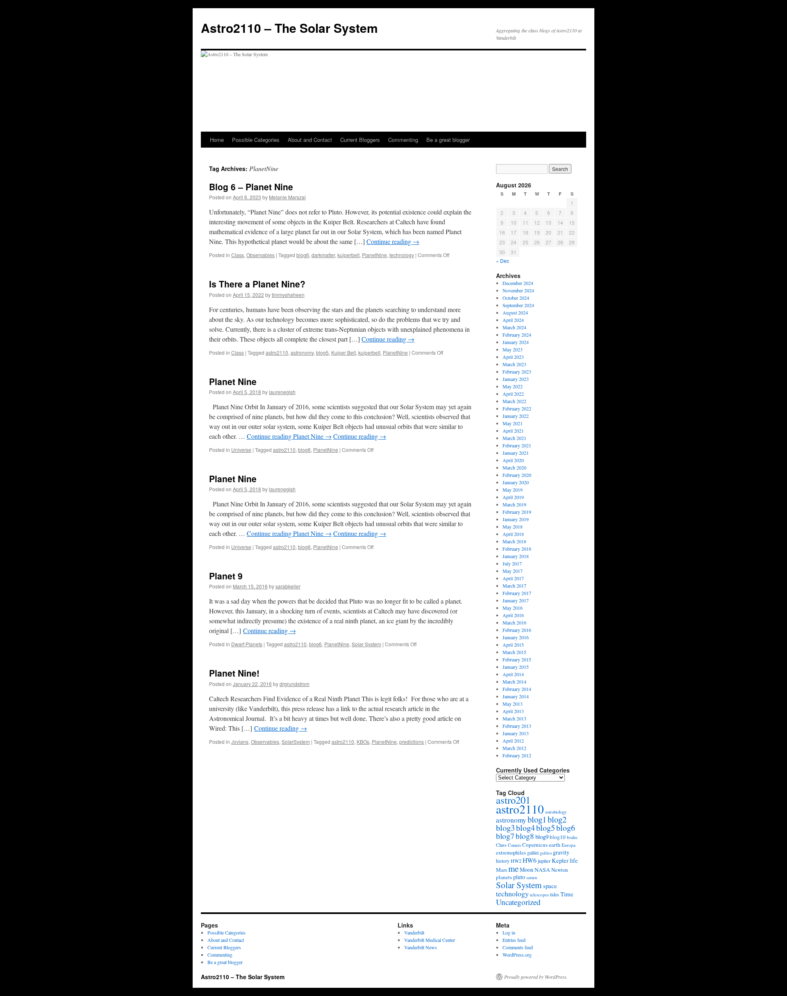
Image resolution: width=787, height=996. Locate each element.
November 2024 (518, 290)
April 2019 (513, 497)
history (503, 861)
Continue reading (392, 241)
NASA (542, 869)
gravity (561, 852)
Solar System (366, 643)
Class (237, 254)
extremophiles (511, 852)
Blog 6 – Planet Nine (251, 186)
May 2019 (513, 489)
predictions (411, 741)
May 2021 (513, 423)
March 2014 (514, 681)
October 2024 (516, 297)
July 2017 (512, 563)
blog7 (505, 835)
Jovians (239, 741)
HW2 (516, 860)
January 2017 (516, 600)
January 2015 (516, 666)
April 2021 (513, 430)
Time (566, 894)
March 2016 (514, 622)
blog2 (557, 819)
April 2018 (513, 534)
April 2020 (513, 460)
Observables (260, 254)
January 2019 (516, 519)
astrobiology (555, 812)
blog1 (537, 819)
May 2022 (513, 386)
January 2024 (516, 342)
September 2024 (518, 305)
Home (217, 140)
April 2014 (513, 674)
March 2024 (514, 327)
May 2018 (513, 526)
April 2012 (513, 740)
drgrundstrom (294, 683)
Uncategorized (518, 902)
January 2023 (516, 379)
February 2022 (517, 408)
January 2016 (516, 637)
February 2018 (517, 548)
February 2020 (517, 475)
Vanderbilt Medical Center (429, 940)
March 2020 (514, 467)
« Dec (502, 260)
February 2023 (517, 371)
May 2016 (513, 607)
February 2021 (517, 445)
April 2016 (513, 615)
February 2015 (517, 659)
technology (401, 254)
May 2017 (513, 571)
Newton (559, 869)
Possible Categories (256, 140)
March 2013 (514, 718)
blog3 (505, 827)
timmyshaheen (288, 294)
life (574, 860)
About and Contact (310, 140)
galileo (546, 853)
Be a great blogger (448, 140)
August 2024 (515, 312)
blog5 (322, 352)
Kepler (560, 860)
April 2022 (513, 393)
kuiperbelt (348, 254)
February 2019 (517, 511)
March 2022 (514, 401)
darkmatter (323, 254)
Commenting (403, 140)
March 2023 (514, 364)
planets (504, 877)
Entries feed (514, 940)
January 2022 (516, 416)
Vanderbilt (414, 932)
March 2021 (514, 438)
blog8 (525, 836)
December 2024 (518, 283)
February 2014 (517, 689)
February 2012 (517, 755)
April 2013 (513, 711)
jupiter (544, 860)
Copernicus (535, 844)
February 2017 (517, 593)
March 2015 (514, 652)
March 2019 (514, 504)
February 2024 (517, 334)
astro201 (513, 800)
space (550, 886)
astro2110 (277, 352)
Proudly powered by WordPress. (536, 976)
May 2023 (513, 349)
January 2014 (516, 696)
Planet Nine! (234, 673)
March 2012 (514, 748)
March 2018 (514, 541)
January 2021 (516, 452)
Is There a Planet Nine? (257, 284)
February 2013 (517, 725)
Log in (509, 932)
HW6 (530, 860)
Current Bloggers (360, 140)
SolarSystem (296, 741)
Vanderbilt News (420, 947)
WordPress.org (517, 954)
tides (554, 894)
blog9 (541, 836)
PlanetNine (374, 254)
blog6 (302, 254)
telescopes (539, 894)
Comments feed (518, 947)
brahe (572, 837)
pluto (519, 877)
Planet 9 (226, 576)
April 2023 (513, 356)
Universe (241, 449)
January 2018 (516, 556)
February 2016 (517, 630)
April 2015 (513, 644)
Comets (514, 845)
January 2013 (516, 733)
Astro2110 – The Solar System (289, 27)
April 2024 (513, 320)
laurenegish (282, 391)
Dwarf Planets (246, 643)
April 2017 (513, 578)
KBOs (363, 741)
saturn (531, 877)
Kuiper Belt (343, 352)
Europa (568, 845)
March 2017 (514, 585)
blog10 (558, 837)
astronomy (302, 352)
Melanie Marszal (287, 197)
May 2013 (513, 703)
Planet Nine (233, 381)
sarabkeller (287, 586)
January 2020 (516, 482)
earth (554, 844)
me (513, 868)
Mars (501, 869)
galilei (533, 852)
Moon (526, 869)
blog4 (525, 827)
